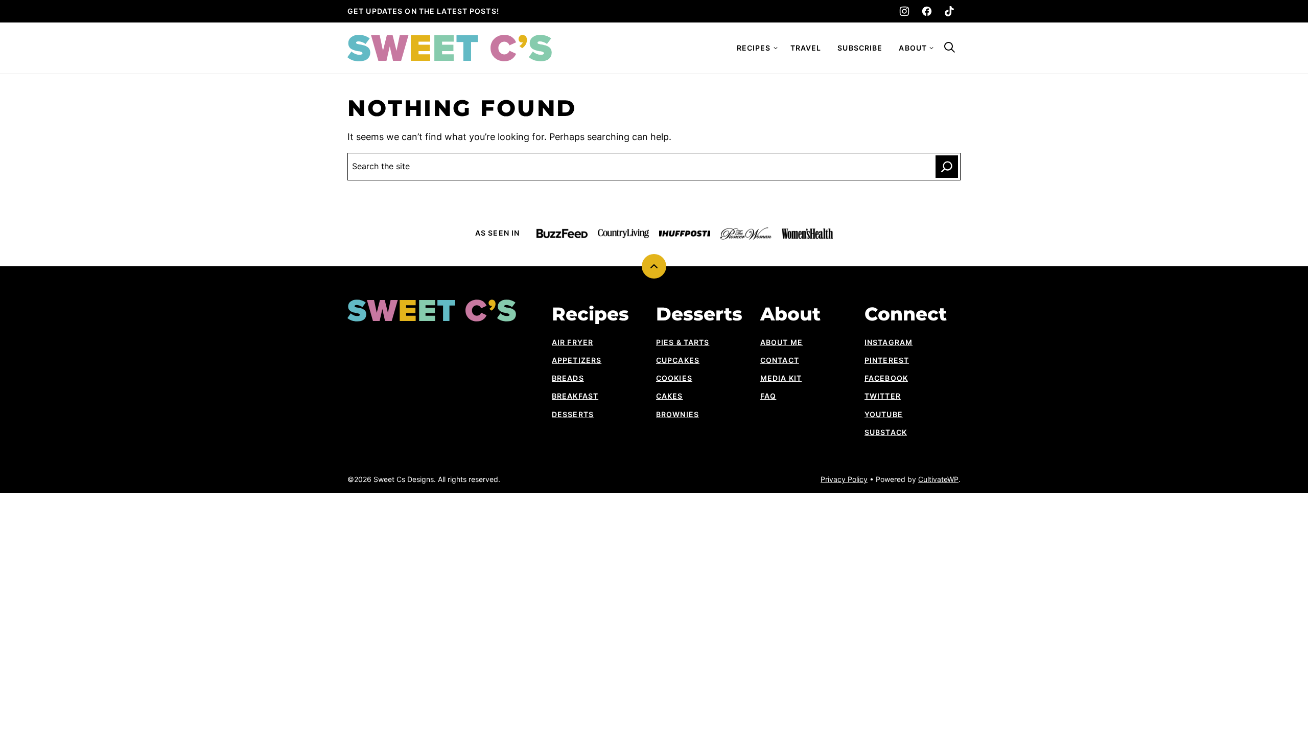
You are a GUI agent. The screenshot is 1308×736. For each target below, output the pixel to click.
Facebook (886, 378)
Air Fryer (572, 342)
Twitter (883, 396)
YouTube (884, 414)
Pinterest (887, 360)
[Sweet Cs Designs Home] (449, 48)
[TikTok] (949, 11)
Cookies (674, 378)
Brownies (677, 414)
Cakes (669, 396)
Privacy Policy (844, 479)
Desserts (573, 414)
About (913, 47)
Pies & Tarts (682, 342)
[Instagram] (904, 11)
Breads (568, 378)
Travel (806, 47)
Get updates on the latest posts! (423, 11)
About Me (781, 342)
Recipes (754, 47)
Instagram (889, 342)
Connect (906, 314)
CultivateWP (938, 479)
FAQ (768, 396)
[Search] (949, 47)
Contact (779, 360)
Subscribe (859, 47)
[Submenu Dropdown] (776, 48)
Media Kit (781, 378)
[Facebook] (927, 11)
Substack (886, 432)
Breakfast (575, 396)
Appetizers (576, 360)
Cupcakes (677, 360)
